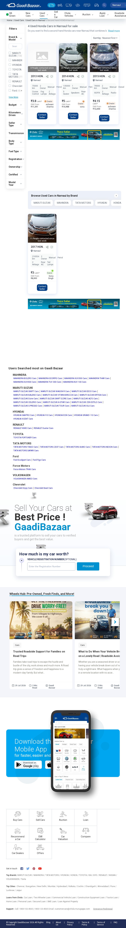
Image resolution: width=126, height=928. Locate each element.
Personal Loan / (25, 901)
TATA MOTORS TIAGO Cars (25, 447)
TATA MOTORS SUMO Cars (78, 447)
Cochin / (81, 886)
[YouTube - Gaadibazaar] (41, 868)
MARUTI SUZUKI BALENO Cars (27, 395)
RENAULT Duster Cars (43, 428)
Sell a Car (56, 14)
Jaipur (19, 890)
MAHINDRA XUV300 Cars (75, 378)
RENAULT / (104, 875)
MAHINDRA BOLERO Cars (24, 378)
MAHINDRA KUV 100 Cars (74, 382)
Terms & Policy (85, 923)
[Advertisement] (74, 165)
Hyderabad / (63, 886)
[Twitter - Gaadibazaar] (29, 868)
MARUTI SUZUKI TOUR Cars (56, 406)
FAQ (115, 922)
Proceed (88, 566)
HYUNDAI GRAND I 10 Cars (86, 415)
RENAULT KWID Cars (22, 428)
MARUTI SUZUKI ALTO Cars (86, 398)
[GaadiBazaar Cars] (51, 5)
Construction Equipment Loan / (92, 897)
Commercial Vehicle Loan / (65, 897)
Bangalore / (31, 886)
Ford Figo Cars (39, 460)
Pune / (113, 886)
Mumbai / (52, 886)
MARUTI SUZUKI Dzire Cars (25, 398)
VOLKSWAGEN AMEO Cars (25, 479)
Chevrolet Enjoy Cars (22, 488)
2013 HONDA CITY (42, 76)
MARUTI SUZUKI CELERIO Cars (27, 402)
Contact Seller (42, 116)
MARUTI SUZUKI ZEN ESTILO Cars (87, 402)
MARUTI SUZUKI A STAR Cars (56, 402)
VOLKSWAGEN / (13, 879)
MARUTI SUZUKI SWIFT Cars (26, 391)
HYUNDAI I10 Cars (45, 415)
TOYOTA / (84, 875)
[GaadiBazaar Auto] (96, 5)
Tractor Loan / (112, 897)
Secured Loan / (40, 901)
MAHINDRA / (39, 875)
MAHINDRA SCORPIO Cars (50, 378)
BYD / (96, 875)
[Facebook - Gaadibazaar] (23, 868)
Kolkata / (73, 886)
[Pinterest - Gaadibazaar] (35, 868)
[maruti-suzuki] (74, 134)
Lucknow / (11, 890)
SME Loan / (52, 901)
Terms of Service (101, 923)
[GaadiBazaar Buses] (87, 5)
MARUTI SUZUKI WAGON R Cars (55, 391)
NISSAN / (113, 875)
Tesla (23, 879)
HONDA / (75, 875)
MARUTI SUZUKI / (25, 875)
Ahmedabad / (104, 886)
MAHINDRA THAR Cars (99, 378)
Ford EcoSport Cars (22, 460)
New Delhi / (42, 886)
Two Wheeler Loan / (43, 897)
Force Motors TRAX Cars (24, 469)
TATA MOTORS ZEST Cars (51, 447)
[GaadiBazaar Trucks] (68, 5)
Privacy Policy (70, 923)
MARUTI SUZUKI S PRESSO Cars (27, 406)
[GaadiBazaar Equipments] (78, 5)
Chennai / (21, 886)
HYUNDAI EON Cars (63, 415)
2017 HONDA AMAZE (43, 246)
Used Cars (19, 20)
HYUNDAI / (66, 875)
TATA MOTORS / (53, 875)
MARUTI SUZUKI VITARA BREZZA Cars (60, 395)
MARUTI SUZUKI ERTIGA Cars (93, 395)
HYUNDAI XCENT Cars (23, 419)
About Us (58, 923)
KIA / (91, 875)
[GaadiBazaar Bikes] (60, 5)
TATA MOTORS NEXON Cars (104, 447)
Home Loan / (12, 901)
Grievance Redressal (103, 909)
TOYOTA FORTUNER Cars (24, 437)
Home (9, 20)
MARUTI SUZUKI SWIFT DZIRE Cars (55, 398)
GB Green (12, 14)
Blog (48, 922)
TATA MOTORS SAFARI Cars (26, 450)
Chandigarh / (91, 886)
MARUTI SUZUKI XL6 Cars (82, 406)
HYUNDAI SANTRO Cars (23, 415)
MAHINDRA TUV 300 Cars (49, 382)
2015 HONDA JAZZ (104, 76)
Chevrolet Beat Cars (43, 488)
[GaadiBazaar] (23, 5)
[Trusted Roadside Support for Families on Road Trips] (41, 620)
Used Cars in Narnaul (35, 20)
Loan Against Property (68, 901)
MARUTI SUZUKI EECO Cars (84, 391)
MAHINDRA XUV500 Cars (24, 382)
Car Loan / (29, 897)
